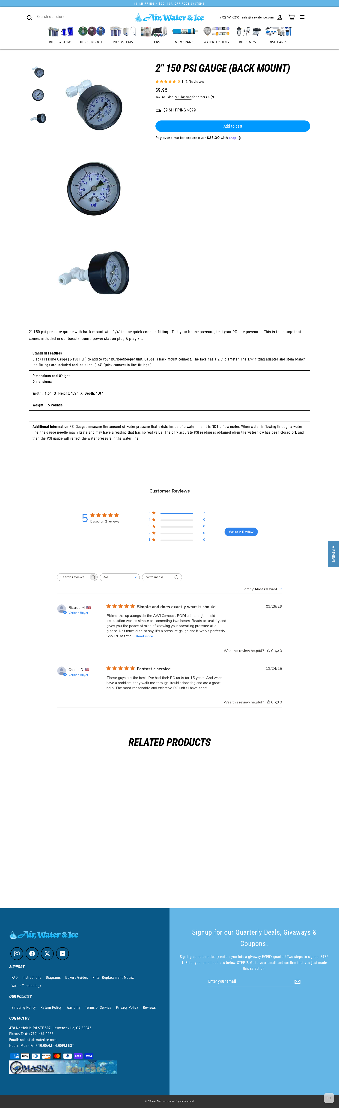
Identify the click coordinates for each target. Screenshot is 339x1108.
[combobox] (120, 577)
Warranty (73, 1007)
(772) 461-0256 (229, 17)
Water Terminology (26, 986)
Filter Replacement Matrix (113, 977)
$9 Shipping (183, 97)
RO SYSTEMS (123, 42)
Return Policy (51, 1007)
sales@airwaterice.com (258, 17)
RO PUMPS (247, 42)
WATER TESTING (216, 42)
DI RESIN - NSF (91, 42)
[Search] (29, 17)
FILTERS (154, 42)
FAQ (15, 977)
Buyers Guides (76, 977)
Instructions (31, 977)
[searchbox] (73, 577)
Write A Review (241, 532)
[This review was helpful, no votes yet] (268, 650)
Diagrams (53, 977)
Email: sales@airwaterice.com (33, 1040)
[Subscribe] (296, 981)
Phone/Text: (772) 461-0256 (31, 1034)
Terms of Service (98, 1007)
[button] (333, 554)
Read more (144, 636)
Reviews (149, 1007)
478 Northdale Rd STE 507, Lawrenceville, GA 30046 (50, 1028)
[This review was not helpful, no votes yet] (277, 650)
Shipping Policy (24, 1007)
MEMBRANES (185, 42)
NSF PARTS (278, 42)
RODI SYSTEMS (60, 42)
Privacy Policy (127, 1007)
